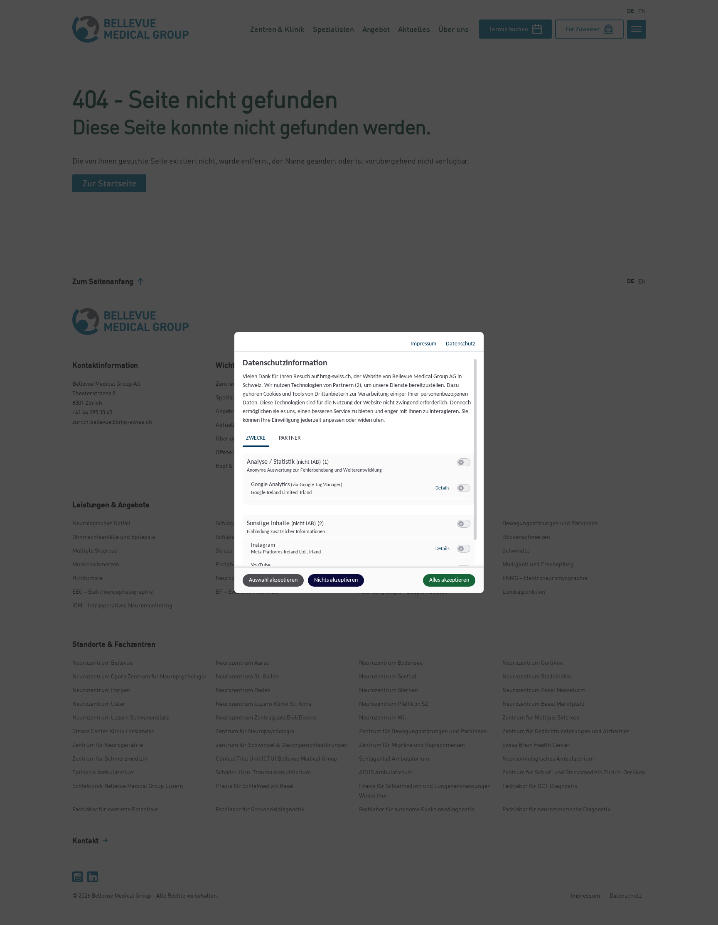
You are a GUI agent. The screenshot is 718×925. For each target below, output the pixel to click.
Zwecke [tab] (256, 438)
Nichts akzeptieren (336, 580)
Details (442, 488)
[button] (461, 462)
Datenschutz (460, 344)
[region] (360, 462)
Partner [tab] (290, 438)
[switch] (463, 462)
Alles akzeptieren (449, 580)
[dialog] (359, 462)
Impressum (423, 344)
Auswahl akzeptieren (273, 580)
